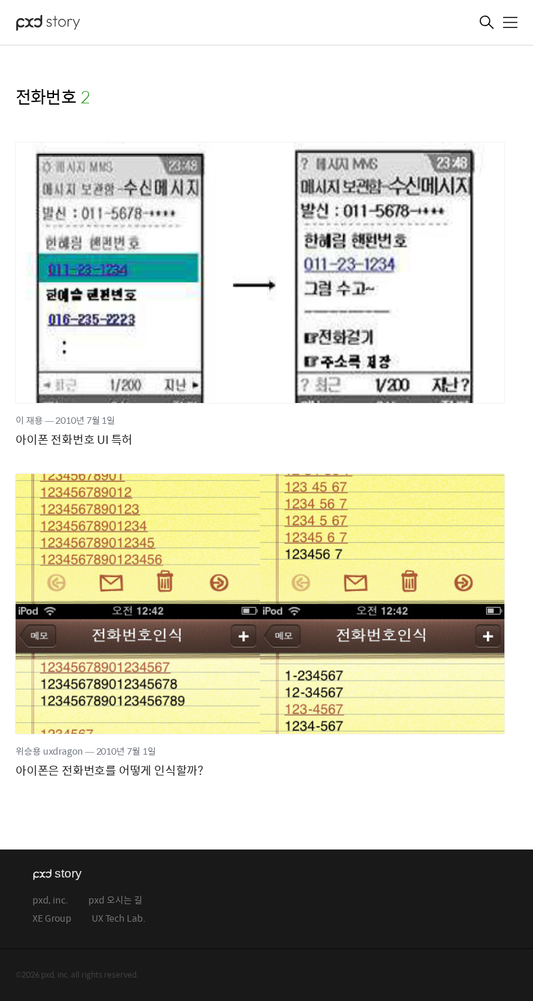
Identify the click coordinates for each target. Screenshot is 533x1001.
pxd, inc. (50, 900)
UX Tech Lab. (119, 919)
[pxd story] (81, 24)
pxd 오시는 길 (115, 900)
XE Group (52, 919)
